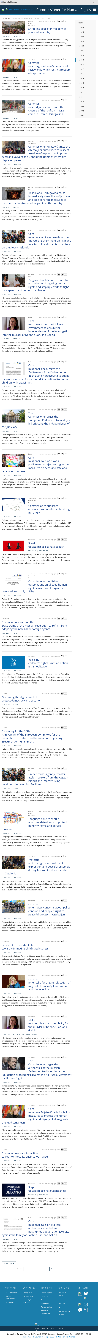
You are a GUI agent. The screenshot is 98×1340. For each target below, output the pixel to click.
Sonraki (54, 1269)
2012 (81, 92)
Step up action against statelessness (47, 1188)
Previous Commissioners (10, 1297)
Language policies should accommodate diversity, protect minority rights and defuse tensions (34, 824)
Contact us (62, 1292)
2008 (81, 111)
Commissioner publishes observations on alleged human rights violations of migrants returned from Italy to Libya (34, 586)
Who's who (62, 1296)
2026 (81, 27)
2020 (81, 55)
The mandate (9, 1302)
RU (65, 21)
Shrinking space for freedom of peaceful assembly (47, 30)
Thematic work (28, 1296)
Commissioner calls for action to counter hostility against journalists (25, 1154)
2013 (81, 87)
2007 (81, 115)
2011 (81, 97)
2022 (81, 46)
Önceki (19, 1269)
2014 (81, 83)
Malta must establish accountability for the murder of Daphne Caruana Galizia (48, 1025)
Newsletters (45, 1300)
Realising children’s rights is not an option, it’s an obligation (48, 663)
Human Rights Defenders (27, 1301)
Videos (61, 1315)
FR (62, 21)
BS (55, 187)
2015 (81, 78)
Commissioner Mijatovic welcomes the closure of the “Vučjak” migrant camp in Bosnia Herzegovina (47, 109)
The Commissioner (11, 1293)
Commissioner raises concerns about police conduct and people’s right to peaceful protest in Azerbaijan (49, 909)
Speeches (44, 1296)
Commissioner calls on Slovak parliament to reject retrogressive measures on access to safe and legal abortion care (35, 464)
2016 (81, 74)
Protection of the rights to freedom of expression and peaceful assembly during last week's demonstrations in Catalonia (36, 866)
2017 (81, 69)
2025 (81, 32)
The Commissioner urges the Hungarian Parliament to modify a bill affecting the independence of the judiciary (36, 420)
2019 (81, 60)
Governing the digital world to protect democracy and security (21, 698)
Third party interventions (45, 1312)
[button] (49, 2)
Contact (72, 1337)
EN (59, 21)
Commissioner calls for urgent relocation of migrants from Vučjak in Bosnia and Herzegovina (49, 984)
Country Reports (46, 1293)
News (80, 23)
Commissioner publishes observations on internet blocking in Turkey (49, 509)
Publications (45, 1303)
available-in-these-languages (47, 21)
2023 (81, 41)
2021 (81, 50)
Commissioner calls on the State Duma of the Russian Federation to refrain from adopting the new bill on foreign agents (34, 625)
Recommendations (47, 1307)
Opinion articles (64, 1311)
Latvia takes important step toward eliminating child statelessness (25, 946)
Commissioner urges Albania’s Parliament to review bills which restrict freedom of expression (49, 68)
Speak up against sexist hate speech (46, 544)
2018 (81, 64)
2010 (81, 101)
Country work (27, 1293)
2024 (81, 36)
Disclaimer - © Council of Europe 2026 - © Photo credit (45, 1337)
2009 (81, 106)
